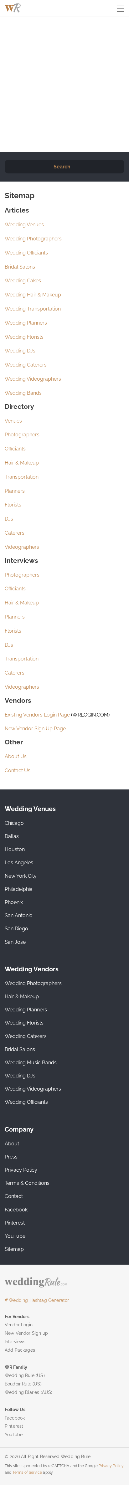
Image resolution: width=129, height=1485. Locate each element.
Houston (15, 849)
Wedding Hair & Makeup (33, 295)
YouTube (15, 1236)
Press (11, 1157)
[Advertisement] (64, 84)
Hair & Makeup (22, 463)
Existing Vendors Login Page (37, 715)
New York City (21, 876)
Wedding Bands (23, 393)
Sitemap (14, 1249)
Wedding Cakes (23, 281)
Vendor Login (19, 1324)
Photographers (22, 435)
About (12, 1144)
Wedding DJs (20, 351)
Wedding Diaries (22, 1392)
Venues (13, 421)
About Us (16, 756)
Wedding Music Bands (31, 1063)
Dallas (12, 836)
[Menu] (120, 9)
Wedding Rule (19, 1375)
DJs (9, 519)
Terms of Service (27, 1472)
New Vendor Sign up (26, 1333)
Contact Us (17, 770)
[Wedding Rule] (13, 8)
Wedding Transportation (33, 309)
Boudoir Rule (18, 1383)
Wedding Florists (24, 337)
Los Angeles (19, 863)
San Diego (16, 929)
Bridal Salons (20, 267)
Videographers (22, 547)
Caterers (14, 533)
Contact (14, 1196)
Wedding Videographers (33, 379)
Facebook (16, 1210)
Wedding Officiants (26, 253)
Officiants (15, 449)
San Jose (15, 942)
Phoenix (14, 902)
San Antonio (19, 915)
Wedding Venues (24, 225)
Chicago (14, 823)
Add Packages (20, 1350)
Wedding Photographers (33, 239)
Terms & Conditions (27, 1183)
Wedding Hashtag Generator (37, 1300)
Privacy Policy (21, 1170)
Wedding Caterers (26, 365)
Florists (13, 505)
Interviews (15, 1341)
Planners (15, 491)
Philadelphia (19, 889)
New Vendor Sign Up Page (35, 729)
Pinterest (15, 1223)
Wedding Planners (26, 323)
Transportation (22, 477)
